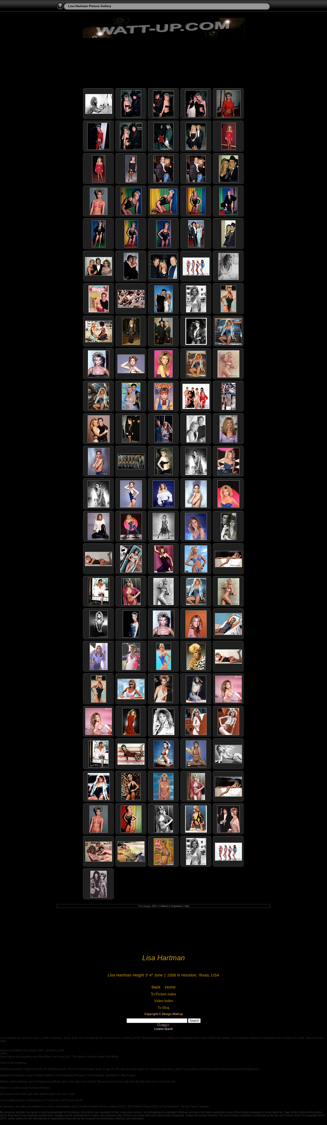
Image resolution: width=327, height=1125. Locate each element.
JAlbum (164, 906)
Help (187, 906)
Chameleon (177, 906)
